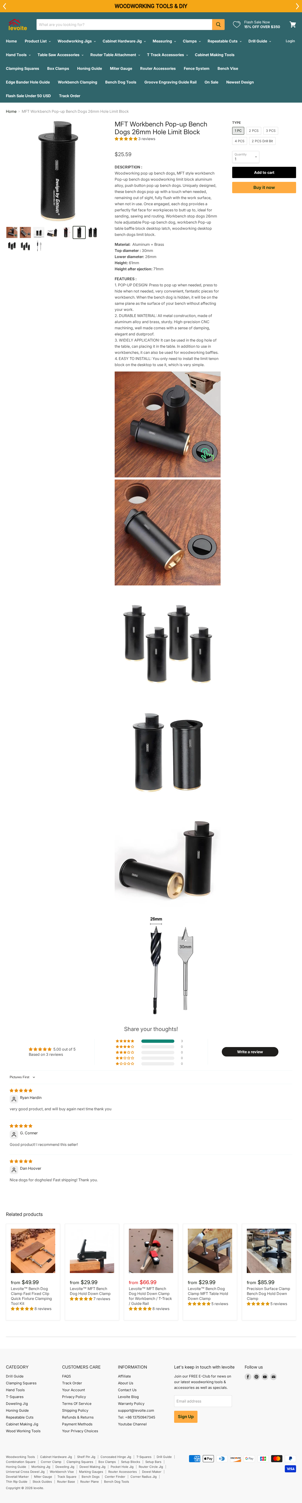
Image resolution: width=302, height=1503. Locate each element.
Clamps (190, 41)
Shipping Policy (75, 1410)
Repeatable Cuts (223, 41)
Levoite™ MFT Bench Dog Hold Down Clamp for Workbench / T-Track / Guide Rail (150, 1296)
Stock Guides (42, 1481)
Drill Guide (258, 41)
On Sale (211, 82)
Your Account (73, 1390)
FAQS (66, 1376)
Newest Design (240, 82)
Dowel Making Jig (92, 1467)
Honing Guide (89, 68)
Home (11, 41)
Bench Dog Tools (120, 82)
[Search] (218, 24)
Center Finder (115, 1476)
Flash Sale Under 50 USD (28, 95)
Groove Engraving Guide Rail (170, 82)
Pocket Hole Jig (122, 1467)
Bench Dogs (91, 1476)
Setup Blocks (130, 1462)
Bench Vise (228, 68)
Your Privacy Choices (80, 1431)
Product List (36, 41)
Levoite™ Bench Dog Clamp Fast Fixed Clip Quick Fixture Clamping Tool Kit (31, 1296)
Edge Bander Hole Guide (28, 82)
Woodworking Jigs (75, 41)
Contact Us (127, 1390)
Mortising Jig (40, 1467)
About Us (125, 1383)
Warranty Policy (131, 1403)
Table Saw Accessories (59, 54)
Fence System (197, 68)
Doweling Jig (17, 1403)
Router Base (66, 1481)
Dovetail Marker (17, 1476)
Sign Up (186, 1416)
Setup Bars (153, 1462)
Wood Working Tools (23, 1431)
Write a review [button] (250, 1051)
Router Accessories (158, 68)
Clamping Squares (22, 68)
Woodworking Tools (20, 1457)
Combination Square (21, 1462)
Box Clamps (58, 68)
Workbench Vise (62, 1472)
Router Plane (89, 1481)
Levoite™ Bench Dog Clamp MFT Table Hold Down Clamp (208, 1293)
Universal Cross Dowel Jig (25, 1472)
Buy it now (264, 187)
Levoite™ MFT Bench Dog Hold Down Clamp (90, 1291)
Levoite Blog (128, 1396)
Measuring (163, 41)
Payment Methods (77, 1424)
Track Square (66, 1476)
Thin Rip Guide (16, 1481)
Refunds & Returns (78, 1417)
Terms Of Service (77, 1403)
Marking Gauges (91, 1472)
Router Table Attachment (113, 54)
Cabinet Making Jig (22, 1424)
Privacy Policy (74, 1396)
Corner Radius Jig (143, 1476)
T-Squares (15, 1396)
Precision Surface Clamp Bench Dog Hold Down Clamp (268, 1293)
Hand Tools (17, 54)
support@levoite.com (136, 1410)
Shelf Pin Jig (86, 1457)
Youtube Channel (132, 1424)
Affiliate (124, 1376)
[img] (21, 1090)
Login (290, 41)
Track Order (69, 95)
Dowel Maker (151, 1472)
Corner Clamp (51, 1462)
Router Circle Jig (151, 1467)
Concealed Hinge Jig (116, 1457)
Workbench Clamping (77, 82)
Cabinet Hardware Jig (123, 41)
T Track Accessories (166, 54)
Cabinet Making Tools (215, 54)
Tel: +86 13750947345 (136, 1417)
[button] (126, 138)
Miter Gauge (121, 68)
